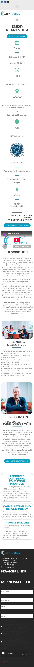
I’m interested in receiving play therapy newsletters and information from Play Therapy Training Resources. (14, 633)
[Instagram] (8, 2)
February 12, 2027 (17, 57)
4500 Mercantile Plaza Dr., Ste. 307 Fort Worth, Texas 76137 (17, 106)
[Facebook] (5, 2)
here (8, 528)
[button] (17, 6)
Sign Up (5, 662)
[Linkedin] (2, 2)
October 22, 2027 (17, 63)
